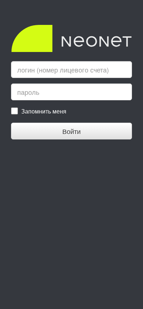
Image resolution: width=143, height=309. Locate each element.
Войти (71, 131)
